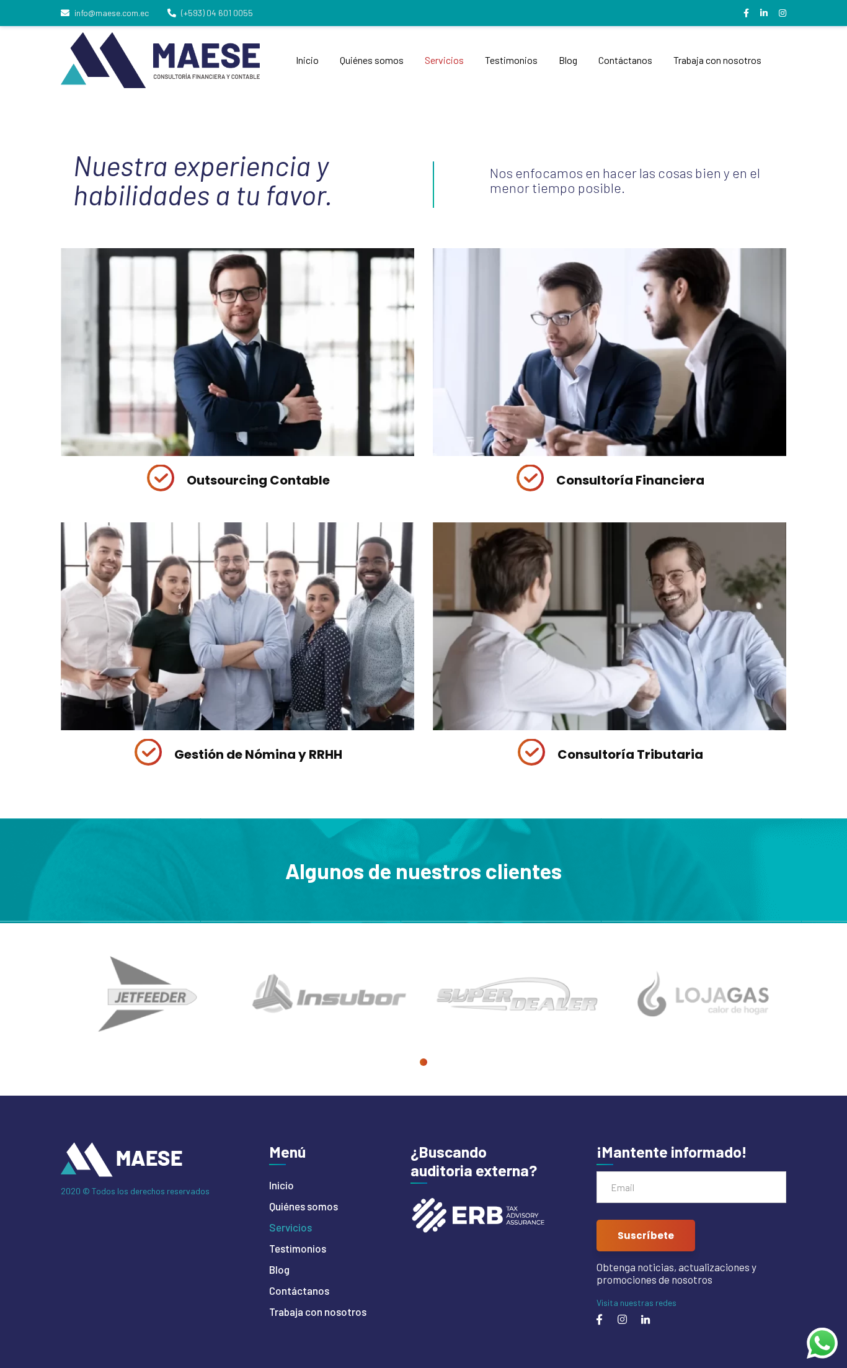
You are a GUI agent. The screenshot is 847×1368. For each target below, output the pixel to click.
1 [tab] (423, 1062)
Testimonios (297, 1248)
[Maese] (162, 60)
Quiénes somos (303, 1206)
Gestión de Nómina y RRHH (258, 754)
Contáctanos (299, 1290)
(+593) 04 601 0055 (217, 12)
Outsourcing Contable (258, 480)
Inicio (281, 1185)
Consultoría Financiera (630, 480)
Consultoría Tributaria (630, 754)
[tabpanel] (144, 993)
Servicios (290, 1227)
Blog (279, 1269)
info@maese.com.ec (111, 12)
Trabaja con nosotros (317, 1311)
